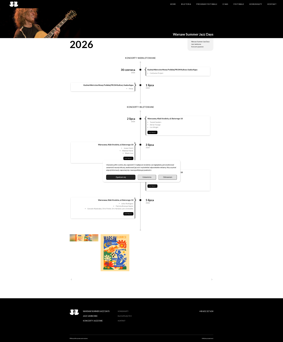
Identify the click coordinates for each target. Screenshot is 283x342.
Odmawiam (167, 177)
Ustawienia (146, 177)
